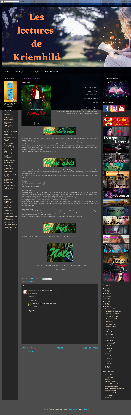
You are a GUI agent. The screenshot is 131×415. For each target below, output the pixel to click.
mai (108, 353)
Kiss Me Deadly (111, 326)
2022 (106, 291)
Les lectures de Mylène (111, 386)
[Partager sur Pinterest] (51, 279)
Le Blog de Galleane (110, 381)
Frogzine (107, 379)
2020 (106, 296)
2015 (106, 367)
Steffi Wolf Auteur (109, 375)
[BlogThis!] (45, 279)
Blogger (86, 409)
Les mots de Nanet (110, 390)
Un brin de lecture (109, 397)
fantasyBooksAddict (34, 291)
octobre (109, 340)
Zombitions (109, 321)
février (109, 361)
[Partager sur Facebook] (49, 279)
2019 (106, 299)
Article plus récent (28, 348)
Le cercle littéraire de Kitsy (112, 384)
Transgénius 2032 (111, 319)
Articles (7, 71)
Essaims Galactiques (112, 313)
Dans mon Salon (51, 71)
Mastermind (109, 334)
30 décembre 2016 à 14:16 (49, 291)
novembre (110, 338)
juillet (108, 348)
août (108, 345)
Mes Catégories (34, 71)
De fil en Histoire (109, 377)
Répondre (31, 296)
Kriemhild (36, 303)
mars (108, 358)
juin (108, 351)
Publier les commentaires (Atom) (39, 352)
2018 (106, 301)
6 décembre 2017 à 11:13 (49, 303)
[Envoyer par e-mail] (43, 279)
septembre (110, 343)
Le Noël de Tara (110, 324)
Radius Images (72, 409)
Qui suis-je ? (19, 71)
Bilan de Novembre (111, 332)
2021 (106, 293)
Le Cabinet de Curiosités (113, 311)
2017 (106, 304)
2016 (106, 306)
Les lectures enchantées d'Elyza (114, 388)
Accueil (60, 348)
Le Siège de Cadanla (112, 316)
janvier (109, 364)
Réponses (33, 300)
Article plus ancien (90, 348)
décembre (110, 309)
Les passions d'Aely (110, 393)
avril (108, 356)
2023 (106, 288)
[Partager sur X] (47, 279)
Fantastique (30, 281)
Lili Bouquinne (108, 395)
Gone (107, 329)
